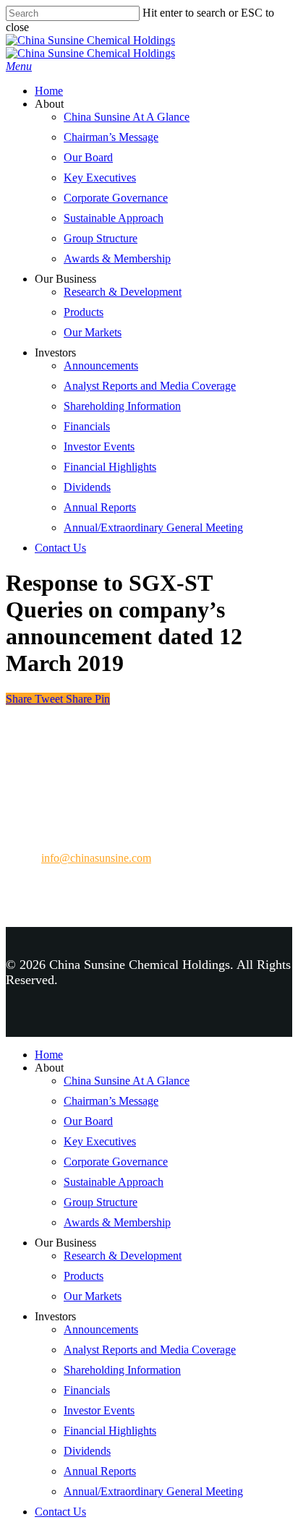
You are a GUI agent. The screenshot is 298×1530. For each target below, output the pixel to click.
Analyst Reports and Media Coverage (150, 386)
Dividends (87, 487)
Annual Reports (100, 507)
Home (49, 91)
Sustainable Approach (113, 218)
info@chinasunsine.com (96, 858)
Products (83, 312)
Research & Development (123, 292)
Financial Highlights (110, 467)
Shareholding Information (122, 406)
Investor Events (99, 446)
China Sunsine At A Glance (127, 117)
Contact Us (60, 548)
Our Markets (93, 332)
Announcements (101, 365)
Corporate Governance (116, 198)
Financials (87, 426)
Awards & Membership (117, 258)
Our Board (88, 157)
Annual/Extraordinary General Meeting (153, 527)
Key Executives (100, 177)
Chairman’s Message (111, 137)
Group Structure (100, 238)
